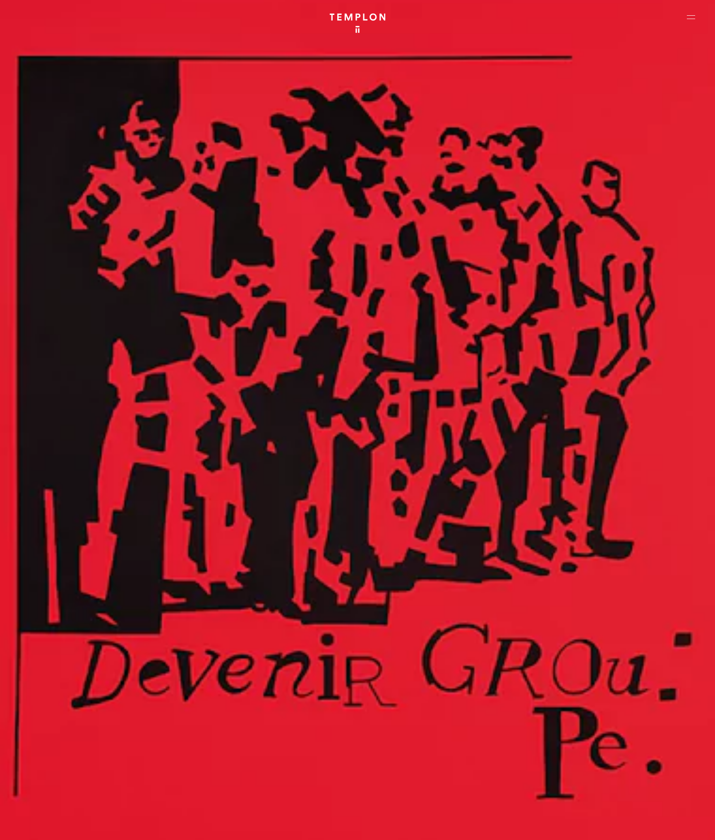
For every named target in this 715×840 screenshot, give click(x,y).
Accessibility (682, 826)
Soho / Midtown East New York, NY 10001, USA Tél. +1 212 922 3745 (235, 762)
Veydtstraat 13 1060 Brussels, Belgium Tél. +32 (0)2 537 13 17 (230, 706)
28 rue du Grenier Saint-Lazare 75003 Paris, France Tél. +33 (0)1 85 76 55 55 (67, 762)
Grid (214, 826)
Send (388, 770)
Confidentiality (643, 826)
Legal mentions (601, 826)
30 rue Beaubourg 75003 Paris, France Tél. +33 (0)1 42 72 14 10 (55, 706)
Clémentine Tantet (150, 826)
